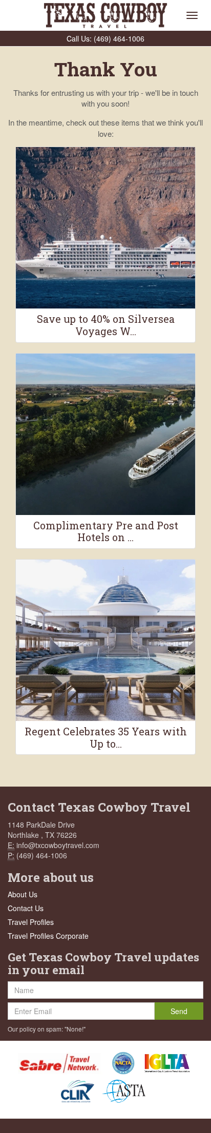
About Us (22, 894)
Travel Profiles (31, 922)
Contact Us (26, 908)
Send (179, 1011)
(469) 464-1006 (119, 38)
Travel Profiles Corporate (48, 936)
